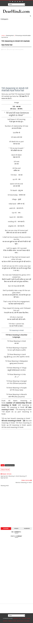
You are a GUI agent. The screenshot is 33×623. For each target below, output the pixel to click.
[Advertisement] (16, 70)
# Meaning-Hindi (10, 465)
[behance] (20, 1)
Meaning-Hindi (10, 35)
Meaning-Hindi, (20, 49)
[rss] (17, 1)
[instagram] (22, 1)
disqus (16, 528)
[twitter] (12, 1)
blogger (5, 528)
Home (3, 35)
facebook (27, 528)
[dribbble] (15, 1)
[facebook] (10, 1)
